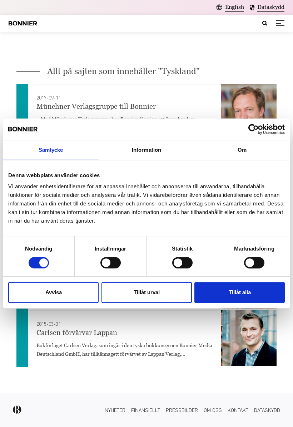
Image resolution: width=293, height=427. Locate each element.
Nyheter (115, 410)
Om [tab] (242, 150)
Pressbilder (182, 410)
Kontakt (238, 410)
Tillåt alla (240, 292)
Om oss (213, 410)
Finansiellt (145, 410)
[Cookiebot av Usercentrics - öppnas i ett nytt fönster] (253, 129)
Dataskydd (267, 410)
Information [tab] (146, 150)
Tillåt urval (147, 292)
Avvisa (53, 292)
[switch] (110, 262)
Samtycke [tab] (51, 150)
